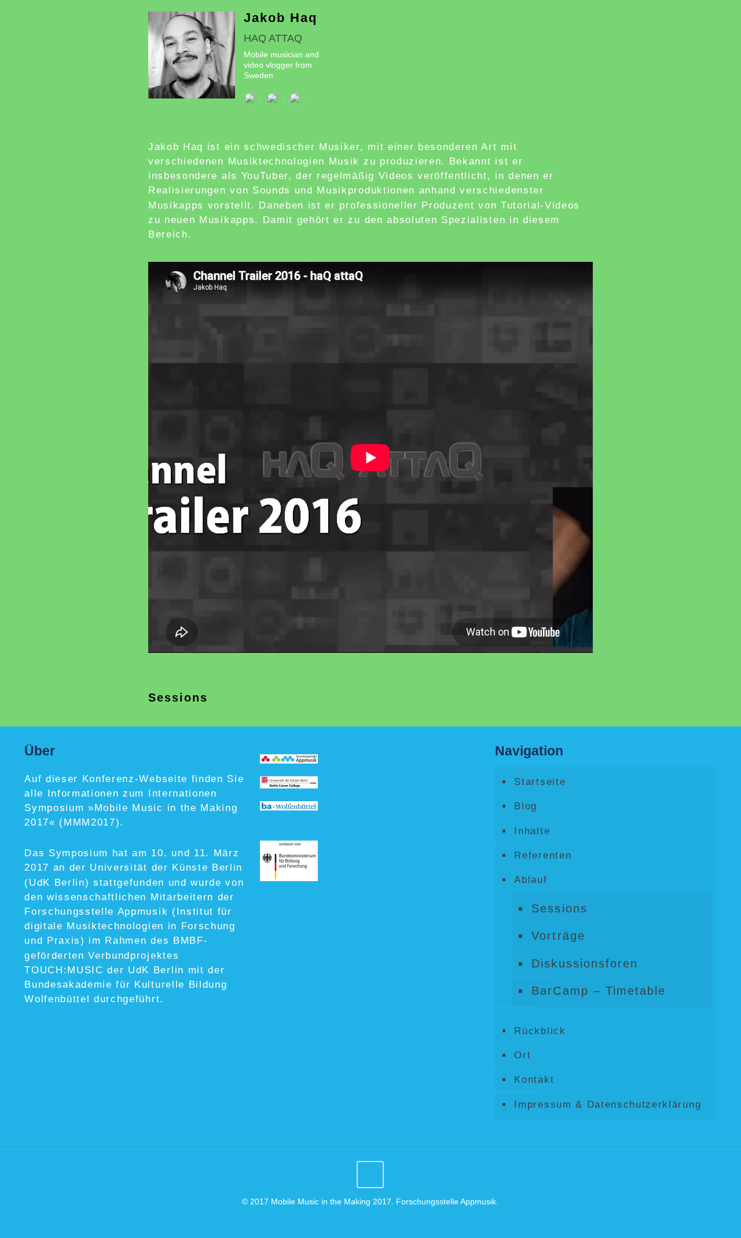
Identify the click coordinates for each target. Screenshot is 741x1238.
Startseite (540, 781)
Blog (525, 806)
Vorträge (558, 935)
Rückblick (540, 1030)
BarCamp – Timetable (598, 990)
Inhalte (532, 831)
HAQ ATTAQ (273, 38)
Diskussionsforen (584, 963)
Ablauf (530, 879)
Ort (522, 1055)
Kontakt (534, 1079)
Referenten (542, 855)
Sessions (559, 908)
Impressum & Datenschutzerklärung (607, 1104)
